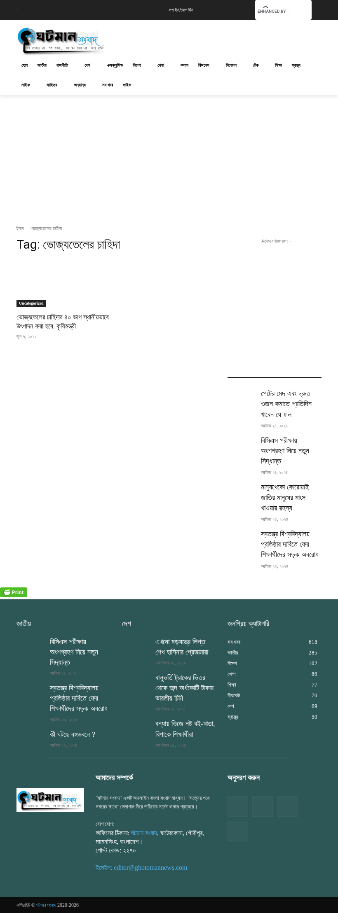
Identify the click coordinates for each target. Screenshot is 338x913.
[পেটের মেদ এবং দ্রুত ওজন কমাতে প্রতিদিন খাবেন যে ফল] (242, 398)
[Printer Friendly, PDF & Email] (13, 595)
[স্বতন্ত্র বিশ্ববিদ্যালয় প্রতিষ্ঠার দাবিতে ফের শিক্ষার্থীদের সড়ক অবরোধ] (242, 539)
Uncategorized (31, 303)
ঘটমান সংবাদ (144, 832)
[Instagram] (287, 806)
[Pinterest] (238, 831)
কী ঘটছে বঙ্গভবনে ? (72, 734)
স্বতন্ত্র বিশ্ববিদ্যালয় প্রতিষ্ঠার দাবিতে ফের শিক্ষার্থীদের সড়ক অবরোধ (290, 544)
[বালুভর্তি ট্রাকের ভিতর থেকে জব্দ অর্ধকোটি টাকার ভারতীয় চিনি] (136, 682)
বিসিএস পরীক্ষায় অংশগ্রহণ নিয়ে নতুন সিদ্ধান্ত (285, 450)
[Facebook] (238, 806)
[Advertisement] (225, 39)
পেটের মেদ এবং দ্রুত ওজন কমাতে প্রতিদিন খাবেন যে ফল (286, 403)
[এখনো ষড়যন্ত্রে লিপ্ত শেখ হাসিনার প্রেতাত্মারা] (136, 647)
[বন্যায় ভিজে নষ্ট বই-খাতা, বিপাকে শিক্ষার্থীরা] (136, 728)
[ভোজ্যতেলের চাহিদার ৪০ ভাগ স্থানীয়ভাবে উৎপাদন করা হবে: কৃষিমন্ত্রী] (63, 283)
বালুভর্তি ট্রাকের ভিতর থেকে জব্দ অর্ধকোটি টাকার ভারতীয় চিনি (184, 687)
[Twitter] (262, 806)
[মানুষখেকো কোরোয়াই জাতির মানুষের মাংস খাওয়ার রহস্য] (242, 492)
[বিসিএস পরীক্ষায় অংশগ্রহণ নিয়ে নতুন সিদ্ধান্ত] (242, 445)
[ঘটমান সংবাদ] (72, 40)
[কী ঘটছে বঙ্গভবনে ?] (30, 739)
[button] (236, 9)
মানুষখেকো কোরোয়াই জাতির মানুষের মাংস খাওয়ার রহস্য (285, 497)
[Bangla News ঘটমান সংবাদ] (50, 800)
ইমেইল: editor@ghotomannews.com (141, 867)
